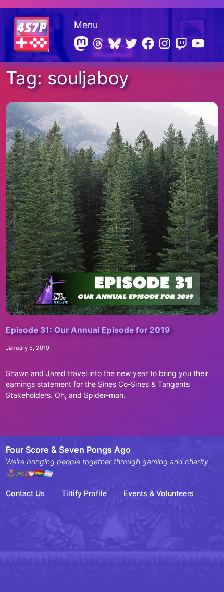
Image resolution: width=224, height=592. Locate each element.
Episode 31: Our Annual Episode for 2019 (88, 330)
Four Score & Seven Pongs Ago (68, 449)
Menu (86, 24)
